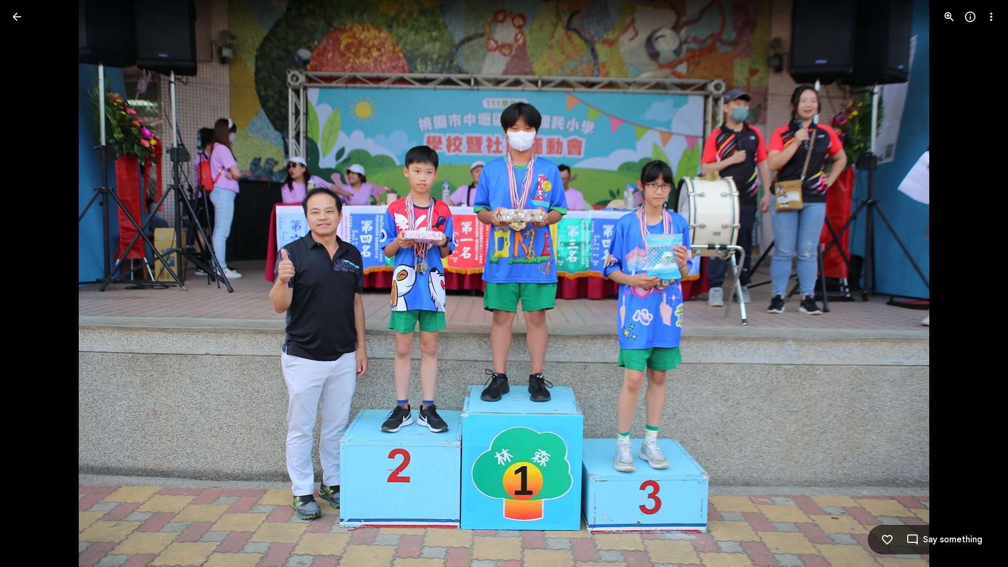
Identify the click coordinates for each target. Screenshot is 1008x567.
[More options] (991, 16)
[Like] (887, 539)
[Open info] (970, 16)
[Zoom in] (949, 16)
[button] (29, 283)
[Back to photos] (16, 16)
